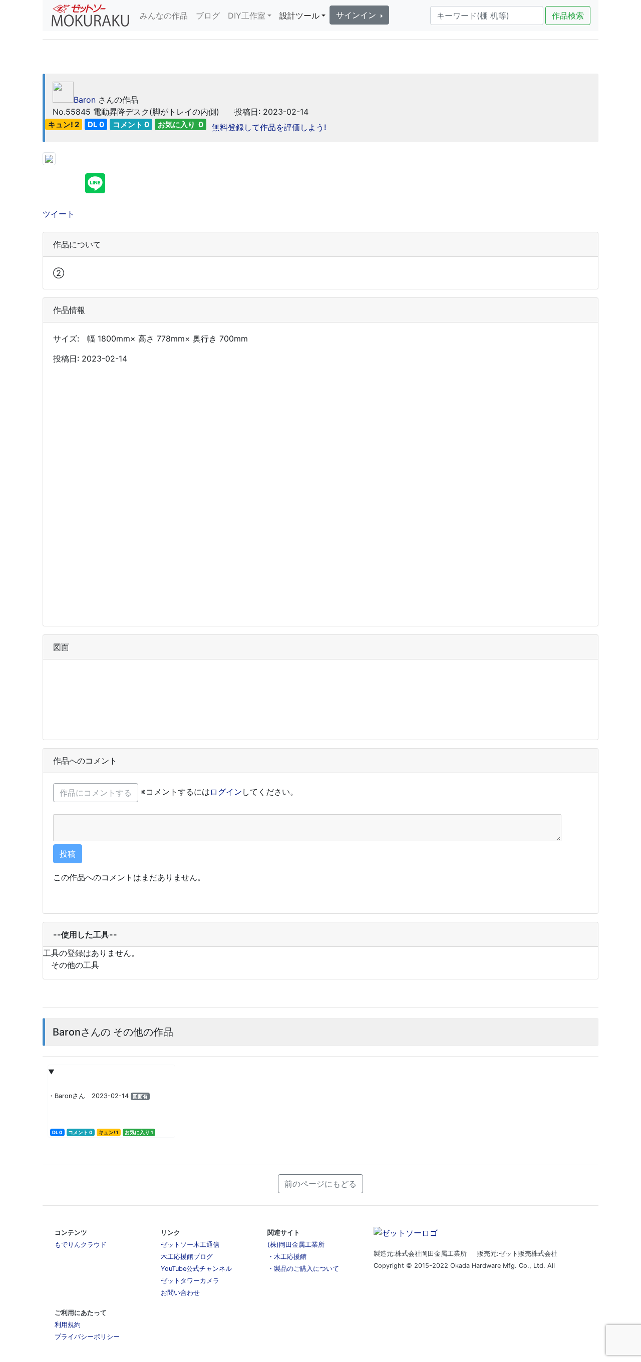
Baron (85, 100)
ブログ (208, 16)
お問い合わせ (180, 1292)
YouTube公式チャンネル (196, 1268)
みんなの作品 (164, 16)
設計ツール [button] (299, 16)
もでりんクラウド (81, 1244)
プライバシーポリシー (87, 1336)
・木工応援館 (286, 1256)
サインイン (357, 15)
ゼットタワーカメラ (190, 1280)
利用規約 (68, 1324)
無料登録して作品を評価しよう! (267, 127)
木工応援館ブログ (187, 1256)
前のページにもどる (320, 1184)
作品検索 (568, 16)
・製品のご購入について (303, 1268)
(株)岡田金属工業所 (296, 1244)
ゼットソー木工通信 (190, 1244)
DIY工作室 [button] (246, 16)
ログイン (226, 792)
